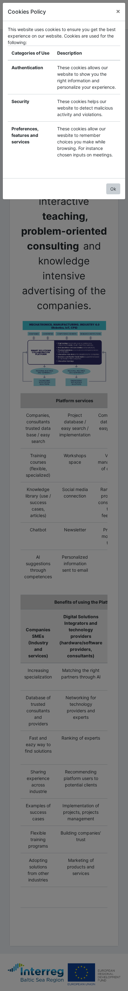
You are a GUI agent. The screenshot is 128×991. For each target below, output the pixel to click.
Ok (113, 188)
